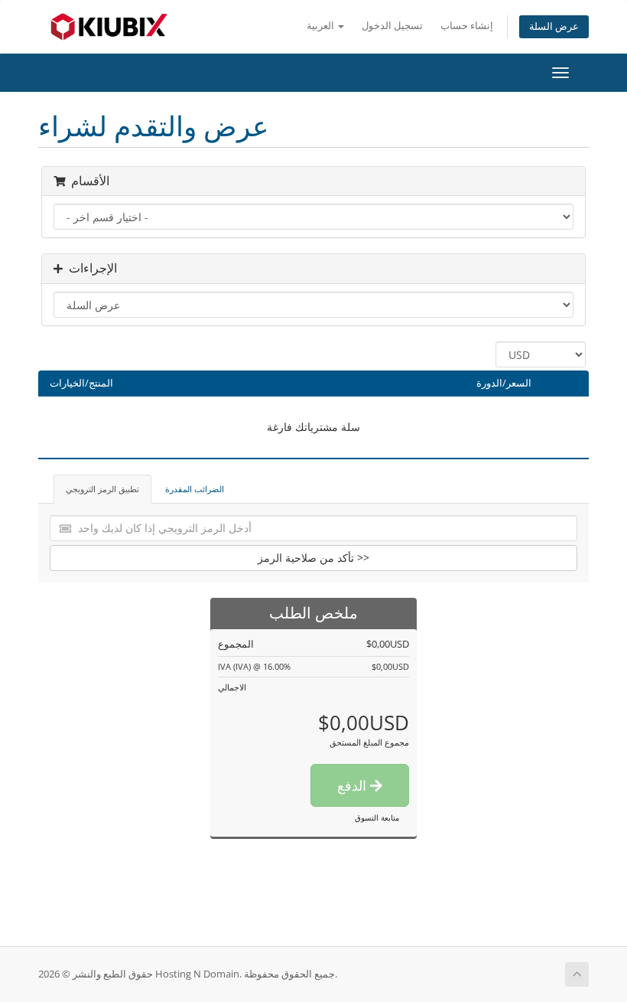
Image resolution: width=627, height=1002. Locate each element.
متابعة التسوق (377, 817)
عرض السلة (554, 26)
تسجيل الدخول (392, 25)
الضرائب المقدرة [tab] (194, 488)
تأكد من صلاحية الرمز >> (313, 557)
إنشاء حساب (466, 25)
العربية (321, 25)
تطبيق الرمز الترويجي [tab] (102, 488)
